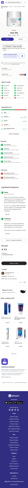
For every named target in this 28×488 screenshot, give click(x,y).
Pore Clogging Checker (14, 428)
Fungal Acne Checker (14, 426)
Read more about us (6, 377)
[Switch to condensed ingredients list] (25, 107)
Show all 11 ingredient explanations (14, 240)
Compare (20, 39)
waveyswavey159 (23, 382)
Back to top (14, 353)
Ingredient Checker (14, 419)
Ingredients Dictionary (14, 445)
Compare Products (14, 421)
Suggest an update (15, 64)
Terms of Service (14, 463)
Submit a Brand (14, 450)
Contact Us (14, 461)
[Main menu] (25, 2)
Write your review (14, 263)
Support (14, 458)
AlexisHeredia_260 (9, 272)
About (14, 456)
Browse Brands (14, 442)
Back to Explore (4, 6)
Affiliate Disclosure (14, 466)
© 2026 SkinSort (14, 484)
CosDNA (14, 476)
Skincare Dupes (14, 424)
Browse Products (14, 440)
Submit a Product (14, 447)
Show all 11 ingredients (14, 133)
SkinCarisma (14, 478)
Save (7, 39)
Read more (8, 214)
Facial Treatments (17, 6)
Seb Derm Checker (14, 431)
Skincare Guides (14, 437)
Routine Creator (14, 416)
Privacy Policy (14, 468)
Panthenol (8, 46)
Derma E (11, 6)
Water (6, 192)
